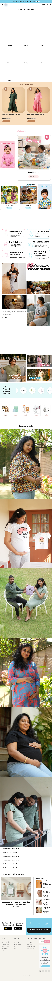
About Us (16, 941)
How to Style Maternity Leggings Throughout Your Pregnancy (47, 883)
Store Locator (17, 944)
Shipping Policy (30, 941)
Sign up (47, 941)
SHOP (4, 938)
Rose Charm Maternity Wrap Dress (36, 114)
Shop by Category (6, 941)
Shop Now (6, 121)
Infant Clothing (5, 946)
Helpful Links (32, 938)
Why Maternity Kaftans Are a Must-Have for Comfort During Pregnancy (46, 893)
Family (3, 950)
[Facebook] (40, 971)
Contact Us (17, 942)
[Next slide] (49, 158)
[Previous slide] (18, 158)
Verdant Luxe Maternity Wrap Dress (11, 114)
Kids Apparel (4, 948)
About (16, 938)
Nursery (3, 952)
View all (49, 874)
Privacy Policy (30, 944)
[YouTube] (49, 971)
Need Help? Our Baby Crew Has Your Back (39, 930)
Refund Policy (30, 942)
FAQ (15, 948)
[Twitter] (43, 971)
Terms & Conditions (31, 948)
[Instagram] (46, 971)
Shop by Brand (5, 942)
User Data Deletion (31, 946)
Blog (15, 946)
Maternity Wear (5, 944)
